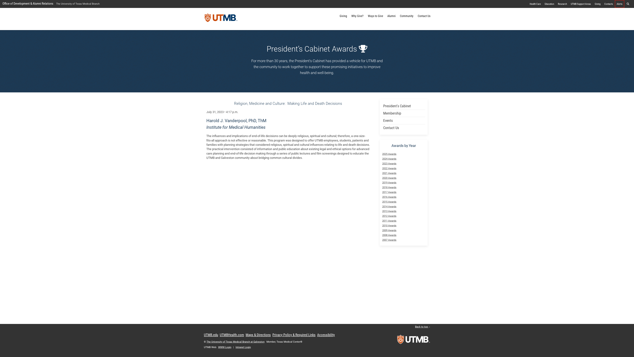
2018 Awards (389, 187)
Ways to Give (375, 16)
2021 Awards (389, 173)
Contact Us (424, 16)
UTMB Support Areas (581, 3)
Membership (392, 113)
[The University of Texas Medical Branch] (221, 19)
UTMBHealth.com (232, 335)
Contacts (608, 3)
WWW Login (224, 347)
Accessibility (326, 335)
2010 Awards (389, 225)
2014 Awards (389, 206)
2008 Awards (389, 235)
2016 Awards (389, 197)
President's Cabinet (397, 106)
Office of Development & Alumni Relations (27, 3)
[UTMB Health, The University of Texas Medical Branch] (413, 340)
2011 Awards (389, 220)
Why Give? (357, 16)
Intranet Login (243, 347)
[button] (628, 4)
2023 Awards (389, 163)
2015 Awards (389, 201)
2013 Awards (389, 211)
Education (549, 3)
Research (562, 3)
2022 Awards (389, 168)
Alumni (391, 16)
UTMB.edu (211, 335)
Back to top (421, 326)
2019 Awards (389, 182)
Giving (597, 3)
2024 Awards (389, 158)
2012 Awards (389, 216)
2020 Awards (389, 178)
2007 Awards (389, 239)
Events (388, 121)
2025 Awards (389, 154)
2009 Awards (389, 230)
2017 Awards (389, 192)
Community (406, 16)
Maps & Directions (258, 335)
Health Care (535, 3)
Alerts (619, 3)
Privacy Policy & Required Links (294, 335)
